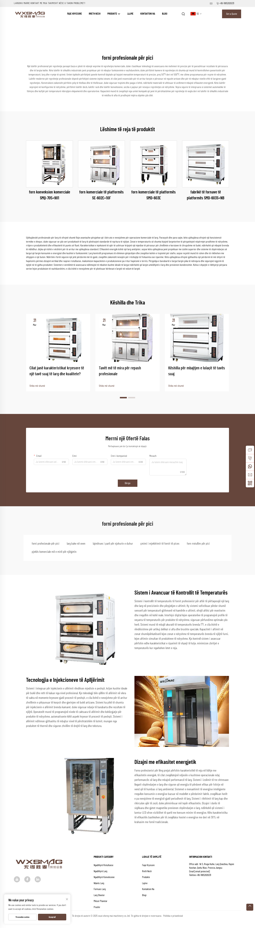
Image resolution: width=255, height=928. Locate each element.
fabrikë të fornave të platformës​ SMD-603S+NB (205, 195)
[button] (123, 397)
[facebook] (27, 879)
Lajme (130, 13)
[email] (250, 475)
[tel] (250, 458)
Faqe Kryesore (74, 13)
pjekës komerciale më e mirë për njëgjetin (54, 551)
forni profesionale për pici (45, 543)
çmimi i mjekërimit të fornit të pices (159, 543)
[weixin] (250, 483)
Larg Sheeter (99, 895)
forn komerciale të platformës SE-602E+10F (101, 195)
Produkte (112, 13)
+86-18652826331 (226, 3)
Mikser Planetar (100, 901)
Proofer (97, 907)
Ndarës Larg (99, 883)
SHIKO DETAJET (49, 164)
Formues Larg (100, 889)
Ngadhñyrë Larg (100, 871)
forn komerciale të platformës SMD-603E (153, 195)
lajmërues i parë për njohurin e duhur (113, 543)
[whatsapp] (250, 466)
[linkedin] (38, 879)
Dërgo (127, 483)
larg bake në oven (76, 543)
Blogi (164, 13)
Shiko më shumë (37, 385)
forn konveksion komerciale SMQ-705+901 (49, 195)
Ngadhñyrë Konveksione (104, 877)
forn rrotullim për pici (198, 543)
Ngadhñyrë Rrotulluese (103, 865)
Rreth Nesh (94, 13)
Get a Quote (231, 13)
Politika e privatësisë (173, 915)
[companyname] (30, 13)
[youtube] (17, 879)
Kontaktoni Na (147, 13)
